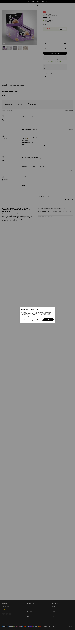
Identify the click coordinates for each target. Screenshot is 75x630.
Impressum (31, 316)
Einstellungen (26, 319)
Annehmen (48, 319)
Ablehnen (37, 319)
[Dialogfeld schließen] (53, 309)
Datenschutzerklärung (25, 316)
